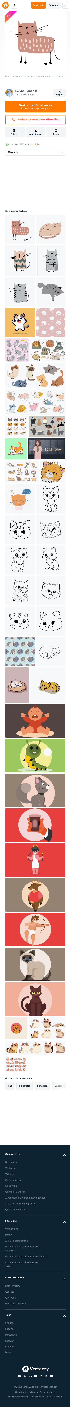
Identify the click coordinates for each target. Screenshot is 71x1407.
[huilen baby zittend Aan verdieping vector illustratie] (35, 1025)
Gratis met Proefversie (35, 106)
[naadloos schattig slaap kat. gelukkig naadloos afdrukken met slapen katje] (20, 415)
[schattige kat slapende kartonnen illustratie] (47, 953)
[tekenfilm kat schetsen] (20, 645)
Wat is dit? (35, 144)
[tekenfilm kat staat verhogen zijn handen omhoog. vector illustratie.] (20, 385)
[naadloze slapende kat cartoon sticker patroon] (20, 919)
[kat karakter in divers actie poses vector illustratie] (16, 519)
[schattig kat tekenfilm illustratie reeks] (16, 1392)
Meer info (13, 152)
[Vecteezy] (5, 5)
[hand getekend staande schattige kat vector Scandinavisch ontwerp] (20, 229)
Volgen (59, 94)
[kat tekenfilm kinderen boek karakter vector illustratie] (35, 1095)
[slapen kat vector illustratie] (23, 990)
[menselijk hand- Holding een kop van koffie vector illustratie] (35, 1130)
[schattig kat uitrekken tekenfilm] (53, 541)
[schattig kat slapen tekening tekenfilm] (20, 354)
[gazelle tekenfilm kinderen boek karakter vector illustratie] (35, 1199)
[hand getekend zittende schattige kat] (49, 322)
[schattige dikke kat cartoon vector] (16, 1333)
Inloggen (53, 5)
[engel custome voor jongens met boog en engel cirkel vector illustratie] (35, 1164)
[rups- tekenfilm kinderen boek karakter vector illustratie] (35, 1060)
